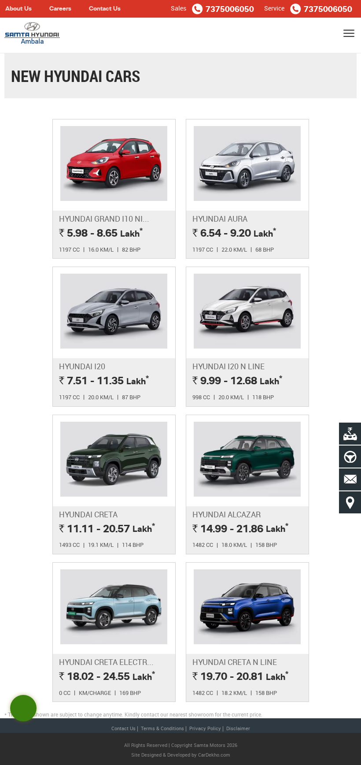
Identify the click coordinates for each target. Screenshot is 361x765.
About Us (18, 8)
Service (274, 8)
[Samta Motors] (32, 35)
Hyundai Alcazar (226, 514)
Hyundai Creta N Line (234, 662)
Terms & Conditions (162, 728)
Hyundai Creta (88, 514)
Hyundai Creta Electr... (106, 662)
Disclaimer (238, 728)
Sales (178, 8)
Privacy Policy (205, 728)
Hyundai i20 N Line (228, 366)
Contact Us (105, 8)
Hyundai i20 (82, 366)
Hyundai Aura (219, 218)
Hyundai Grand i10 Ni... (104, 218)
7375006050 (230, 9)
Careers (60, 8)
